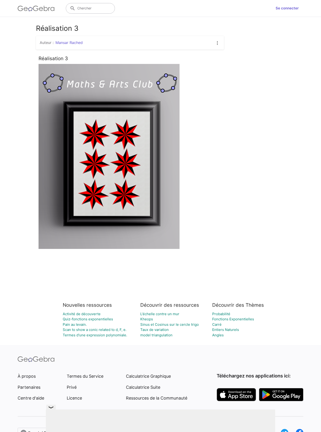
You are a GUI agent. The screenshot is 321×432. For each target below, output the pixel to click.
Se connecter (287, 8)
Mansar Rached (69, 42)
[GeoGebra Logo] (36, 8)
